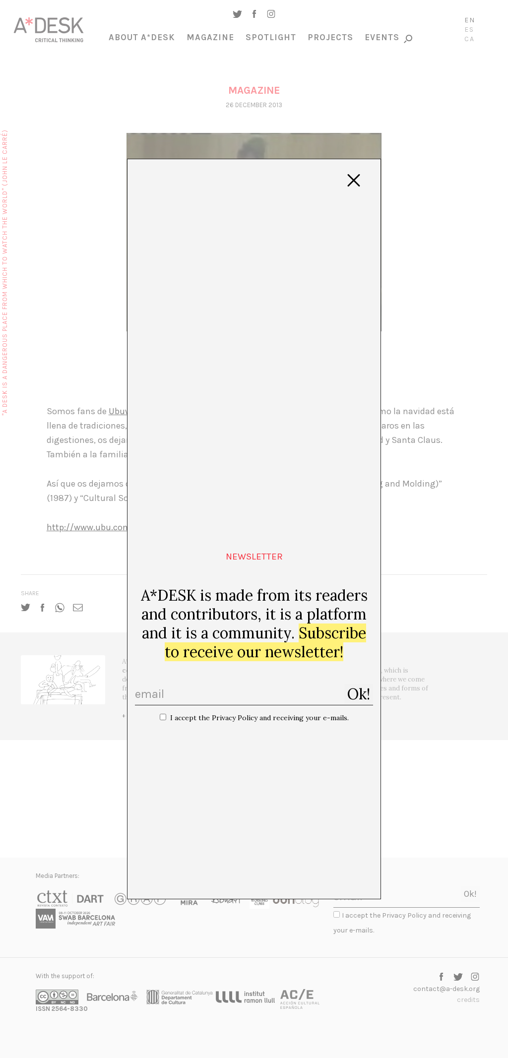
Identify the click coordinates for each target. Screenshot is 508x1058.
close (353, 180)
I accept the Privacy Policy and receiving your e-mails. (259, 717)
